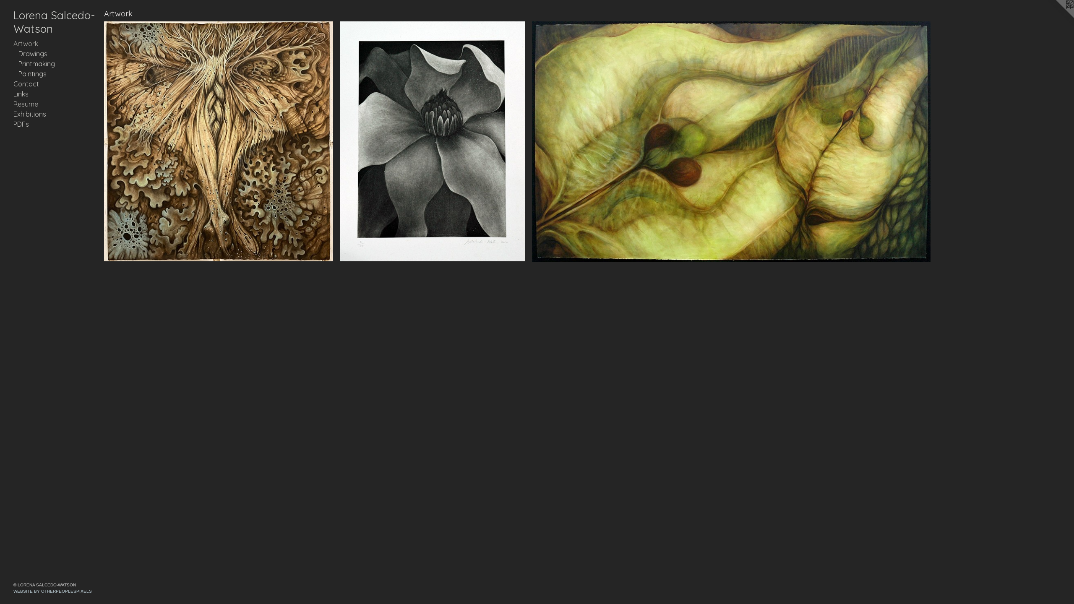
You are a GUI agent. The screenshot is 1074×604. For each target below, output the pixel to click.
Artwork (25, 43)
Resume (25, 104)
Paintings (32, 74)
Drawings (32, 53)
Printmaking (36, 64)
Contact (26, 84)
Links (21, 94)
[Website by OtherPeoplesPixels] (1057, 17)
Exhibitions (29, 114)
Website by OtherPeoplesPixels (52, 591)
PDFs (21, 124)
